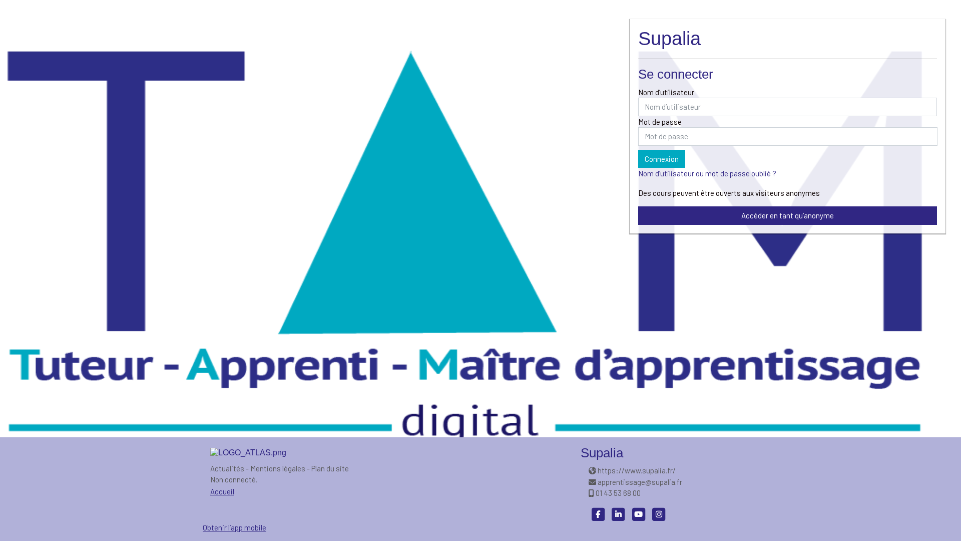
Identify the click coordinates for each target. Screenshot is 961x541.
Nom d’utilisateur (666, 92)
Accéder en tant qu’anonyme (787, 215)
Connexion (662, 158)
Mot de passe (660, 121)
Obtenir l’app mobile (234, 527)
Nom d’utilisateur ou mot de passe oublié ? (707, 173)
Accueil (222, 491)
